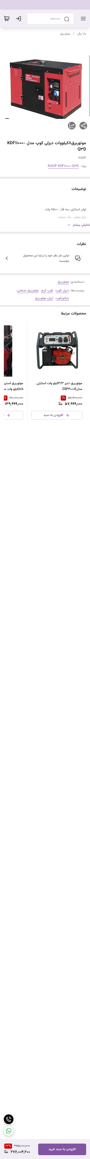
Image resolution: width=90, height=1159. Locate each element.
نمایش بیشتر (81, 225)
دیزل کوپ (62, 290)
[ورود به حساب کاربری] (19, 19)
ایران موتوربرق (44, 298)
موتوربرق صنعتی (28, 290)
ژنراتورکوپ (62, 298)
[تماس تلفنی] (8, 1119)
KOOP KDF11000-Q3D (63, 166)
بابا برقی (81, 34)
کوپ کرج (47, 290)
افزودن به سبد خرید (62, 1149)
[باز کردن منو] (82, 18)
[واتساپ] (8, 1131)
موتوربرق (65, 34)
